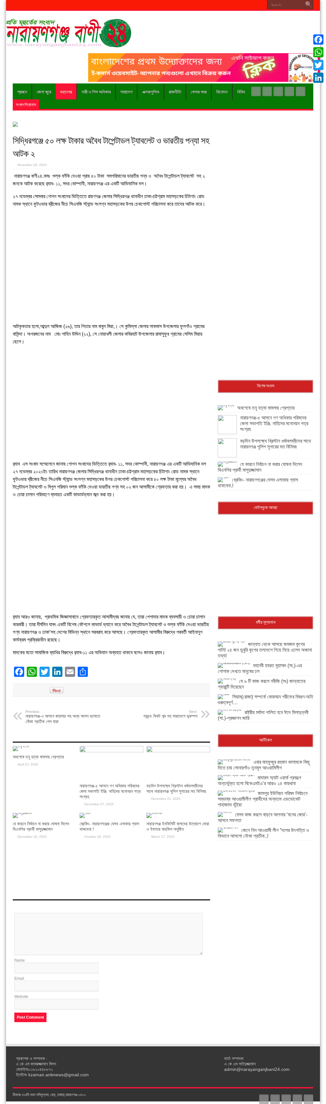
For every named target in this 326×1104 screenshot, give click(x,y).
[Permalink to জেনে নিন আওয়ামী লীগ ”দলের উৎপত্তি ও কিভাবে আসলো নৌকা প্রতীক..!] (228, 827)
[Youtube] (289, 91)
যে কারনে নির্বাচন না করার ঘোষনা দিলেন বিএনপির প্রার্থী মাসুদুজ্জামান (41, 826)
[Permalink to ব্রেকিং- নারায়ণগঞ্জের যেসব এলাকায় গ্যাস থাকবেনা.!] (85, 813)
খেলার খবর (199, 91)
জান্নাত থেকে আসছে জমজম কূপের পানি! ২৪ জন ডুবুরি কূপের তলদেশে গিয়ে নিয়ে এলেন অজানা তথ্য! (265, 650)
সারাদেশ (126, 91)
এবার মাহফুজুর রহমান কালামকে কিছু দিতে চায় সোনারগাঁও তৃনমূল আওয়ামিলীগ (264, 765)
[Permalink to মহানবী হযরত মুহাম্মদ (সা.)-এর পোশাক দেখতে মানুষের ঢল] (234, 663)
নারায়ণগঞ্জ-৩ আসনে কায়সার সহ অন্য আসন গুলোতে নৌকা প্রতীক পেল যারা (62, 717)
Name (19, 960)
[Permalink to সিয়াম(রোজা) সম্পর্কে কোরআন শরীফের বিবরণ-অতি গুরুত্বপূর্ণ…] (223, 694)
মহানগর (66, 91)
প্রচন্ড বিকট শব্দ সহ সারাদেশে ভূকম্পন (170, 714)
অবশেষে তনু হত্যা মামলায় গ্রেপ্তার (38, 756)
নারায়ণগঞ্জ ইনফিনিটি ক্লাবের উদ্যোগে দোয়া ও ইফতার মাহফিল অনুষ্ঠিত (177, 826)
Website (21, 996)
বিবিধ (241, 91)
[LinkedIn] (318, 77)
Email (19, 978)
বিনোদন (222, 91)
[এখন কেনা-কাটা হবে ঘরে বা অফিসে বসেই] (204, 80)
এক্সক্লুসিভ (150, 91)
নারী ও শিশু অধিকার (96, 91)
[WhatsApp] (318, 52)
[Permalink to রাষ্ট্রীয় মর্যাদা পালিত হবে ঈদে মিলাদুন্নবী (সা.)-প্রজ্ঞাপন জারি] (229, 709)
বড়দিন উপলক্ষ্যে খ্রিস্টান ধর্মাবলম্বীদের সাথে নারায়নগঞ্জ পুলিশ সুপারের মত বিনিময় (176, 788)
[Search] (308, 5)
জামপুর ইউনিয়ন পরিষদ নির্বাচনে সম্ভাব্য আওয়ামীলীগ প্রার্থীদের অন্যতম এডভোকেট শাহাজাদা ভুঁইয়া (263, 799)
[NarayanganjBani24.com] (69, 42)
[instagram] (300, 91)
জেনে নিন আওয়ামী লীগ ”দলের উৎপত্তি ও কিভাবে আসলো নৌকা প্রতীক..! (263, 833)
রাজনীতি (175, 91)
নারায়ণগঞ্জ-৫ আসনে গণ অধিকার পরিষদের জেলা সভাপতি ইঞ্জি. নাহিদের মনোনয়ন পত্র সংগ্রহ (110, 791)
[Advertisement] (111, 265)
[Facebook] (267, 91)
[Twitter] (278, 91)
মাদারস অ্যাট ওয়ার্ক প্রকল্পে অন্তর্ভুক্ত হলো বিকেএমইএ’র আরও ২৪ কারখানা (259, 780)
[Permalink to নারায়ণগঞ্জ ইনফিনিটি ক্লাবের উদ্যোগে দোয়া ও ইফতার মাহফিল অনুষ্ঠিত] (154, 813)
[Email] (318, 85)
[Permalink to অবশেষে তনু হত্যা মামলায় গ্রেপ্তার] (21, 746)
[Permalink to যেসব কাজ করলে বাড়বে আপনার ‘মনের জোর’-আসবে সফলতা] (225, 812)
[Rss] (256, 91)
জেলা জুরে (44, 91)
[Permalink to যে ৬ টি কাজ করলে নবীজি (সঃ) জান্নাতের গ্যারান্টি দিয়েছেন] (227, 678)
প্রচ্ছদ (22, 91)
